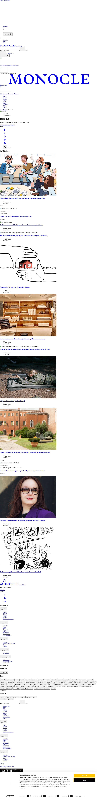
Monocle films (6, 634)
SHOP (4, 106)
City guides (5, 104)
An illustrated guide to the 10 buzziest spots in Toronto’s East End (20, 572)
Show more (3, 690)
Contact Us (3, 650)
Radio (4, 41)
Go (26, 50)
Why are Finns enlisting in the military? (12, 401)
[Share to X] (4, 134)
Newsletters (6, 632)
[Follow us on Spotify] (4, 599)
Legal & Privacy (4, 657)
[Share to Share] (5, 147)
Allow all (84, 775)
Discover (3, 623)
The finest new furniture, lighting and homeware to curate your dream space (23, 235)
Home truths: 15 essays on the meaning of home (15, 287)
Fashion (5, 101)
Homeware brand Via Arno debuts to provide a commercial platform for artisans (25, 452)
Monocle (3, 752)
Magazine (5, 40)
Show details (78, 796)
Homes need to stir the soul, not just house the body (16, 216)
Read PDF (12, 125)
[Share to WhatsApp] (4, 137)
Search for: (3, 50)
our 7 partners (28, 777)
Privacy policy (6, 660)
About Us (5, 755)
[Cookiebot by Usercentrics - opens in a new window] (9, 796)
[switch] (43, 796)
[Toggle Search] (3, 52)
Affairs (4, 96)
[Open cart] (13, 53)
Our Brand (3, 639)
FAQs (4, 645)
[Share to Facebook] (4, 131)
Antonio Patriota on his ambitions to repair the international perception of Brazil (25, 349)
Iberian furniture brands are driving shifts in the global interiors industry (22, 339)
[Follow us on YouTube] (4, 602)
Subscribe (5, 26)
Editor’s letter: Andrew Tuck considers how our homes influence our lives (22, 198)
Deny (84, 780)
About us (5, 642)
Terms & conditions (7, 661)
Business (5, 97)
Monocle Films (6, 717)
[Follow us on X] (4, 596)
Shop (4, 42)
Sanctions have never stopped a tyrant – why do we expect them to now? (22, 471)
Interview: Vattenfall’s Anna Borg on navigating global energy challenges (22, 520)
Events (4, 107)
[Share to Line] (4, 141)
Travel (4, 103)
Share (2, 591)
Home (1, 109)
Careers (5, 646)
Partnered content (7, 635)
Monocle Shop (6, 706)
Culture (5, 99)
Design (4, 100)
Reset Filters (3, 699)
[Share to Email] (4, 144)
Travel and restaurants (8, 619)
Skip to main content (5, 0)
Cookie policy (6, 662)
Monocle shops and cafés (9, 643)
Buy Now (2, 125)
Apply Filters (10, 699)
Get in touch (6, 653)
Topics (2, 609)
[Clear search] (22, 49)
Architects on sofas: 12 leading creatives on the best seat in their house (21, 225)
